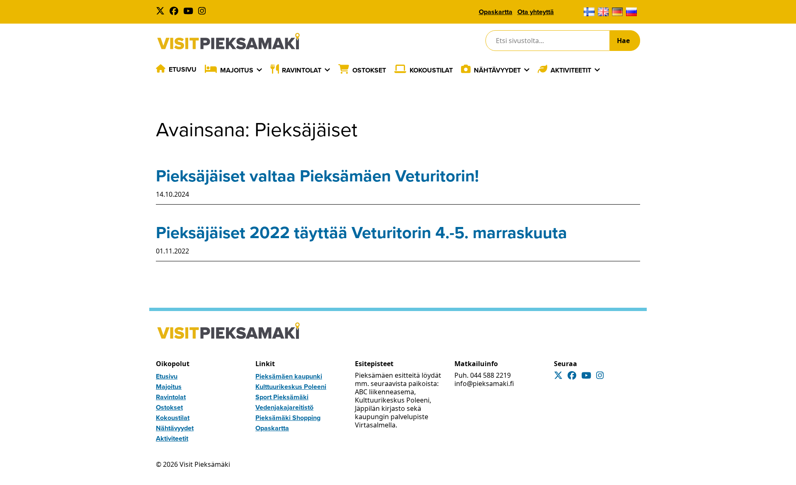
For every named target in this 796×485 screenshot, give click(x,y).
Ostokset (369, 70)
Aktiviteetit (571, 70)
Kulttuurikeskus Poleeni (290, 386)
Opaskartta (495, 12)
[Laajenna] (259, 70)
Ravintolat (301, 70)
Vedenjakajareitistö (284, 407)
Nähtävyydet (497, 70)
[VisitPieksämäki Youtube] (190, 12)
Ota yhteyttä (535, 12)
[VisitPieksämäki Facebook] (176, 12)
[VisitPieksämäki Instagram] (203, 12)
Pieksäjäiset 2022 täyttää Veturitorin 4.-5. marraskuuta (361, 232)
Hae (623, 40)
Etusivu (183, 69)
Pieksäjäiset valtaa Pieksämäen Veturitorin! (317, 176)
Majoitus (236, 70)
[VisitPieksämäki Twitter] (162, 12)
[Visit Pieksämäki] (228, 40)
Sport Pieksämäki (281, 397)
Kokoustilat (431, 70)
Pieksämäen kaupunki (288, 376)
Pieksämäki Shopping (287, 417)
